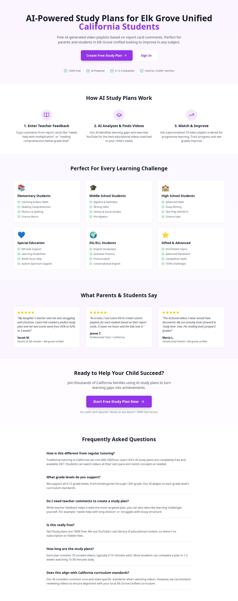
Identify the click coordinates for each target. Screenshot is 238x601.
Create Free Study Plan (104, 55)
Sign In (146, 55)
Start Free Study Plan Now (116, 401)
